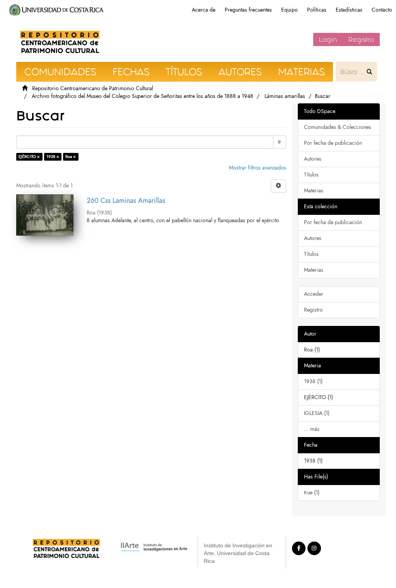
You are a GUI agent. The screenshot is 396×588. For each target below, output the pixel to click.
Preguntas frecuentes (248, 10)
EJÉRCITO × (29, 156)
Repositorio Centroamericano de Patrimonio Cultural (92, 88)
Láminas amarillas (285, 96)
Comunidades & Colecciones (337, 127)
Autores (312, 159)
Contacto (382, 10)
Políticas (316, 10)
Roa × (70, 156)
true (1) (311, 492)
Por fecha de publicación (333, 143)
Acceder (313, 294)
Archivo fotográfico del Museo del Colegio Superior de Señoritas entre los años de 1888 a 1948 (142, 96)
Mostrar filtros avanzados (257, 167)
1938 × (52, 156)
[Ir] (369, 71)
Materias (313, 190)
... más (311, 429)
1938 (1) (313, 381)
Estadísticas (349, 10)
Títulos (311, 174)
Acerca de (203, 10)
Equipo (289, 10)
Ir (279, 142)
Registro (361, 39)
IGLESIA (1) (316, 413)
